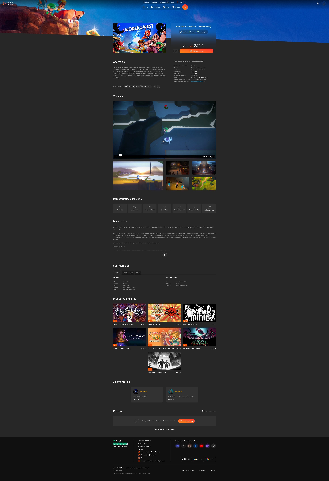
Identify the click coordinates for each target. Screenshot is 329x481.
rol (154, 86)
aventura (131, 86)
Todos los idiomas (211, 411)
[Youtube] (201, 445)
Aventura (197, 77)
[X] (183, 445)
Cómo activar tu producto (198, 69)
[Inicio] (8, 3)
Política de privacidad (144, 443)
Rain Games (194, 71)
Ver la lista (194, 66)
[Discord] (177, 445)
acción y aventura (146, 86)
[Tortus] (135, 391)
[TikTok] (213, 445)
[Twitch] (207, 445)
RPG (206, 77)
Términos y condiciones (144, 440)
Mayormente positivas (197, 81)
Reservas (154, 2)
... (158, 86)
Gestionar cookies (118, 470)
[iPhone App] (186, 459)
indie (125, 86)
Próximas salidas (164, 2)
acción (138, 86)
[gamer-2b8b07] (170, 391)
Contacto (140, 449)
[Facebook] (195, 445)
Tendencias (146, 2)
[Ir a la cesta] (318, 3)
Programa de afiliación (144, 446)
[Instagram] (189, 445)
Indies (202, 77)
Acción (193, 77)
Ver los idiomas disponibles (198, 68)
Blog (172, 2)
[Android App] (198, 459)
